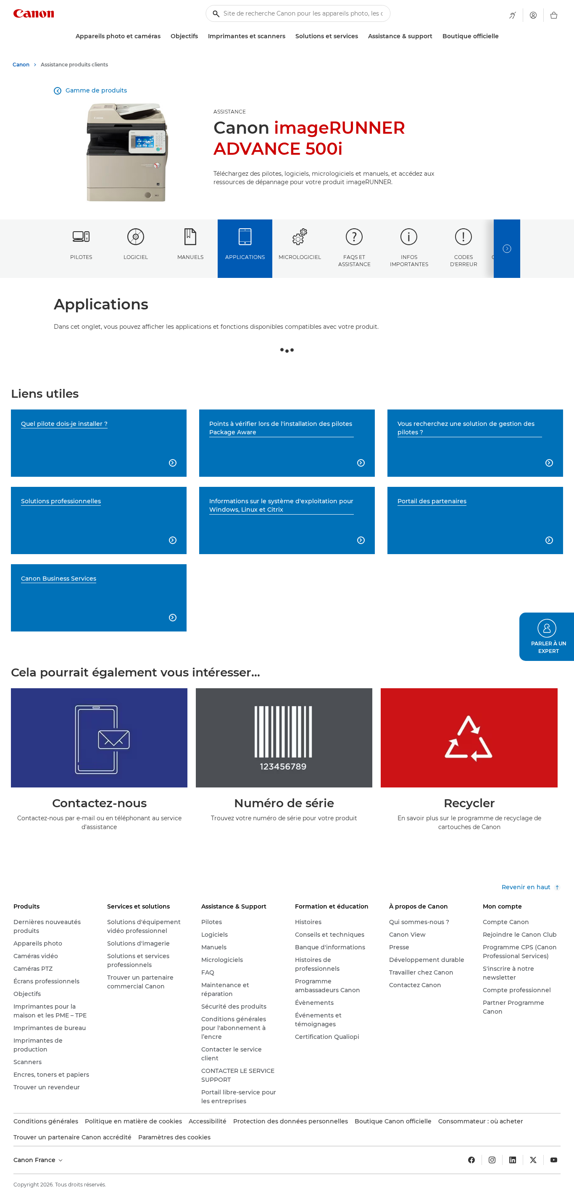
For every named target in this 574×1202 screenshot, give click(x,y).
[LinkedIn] (512, 1160)
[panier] (554, 15)
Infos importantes (409, 260)
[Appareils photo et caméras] (164, 36)
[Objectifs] (201, 36)
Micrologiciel (300, 257)
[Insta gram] (492, 1160)
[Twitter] (533, 1160)
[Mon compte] (533, 15)
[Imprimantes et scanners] (288, 36)
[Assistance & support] (435, 36)
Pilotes (81, 257)
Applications (245, 257)
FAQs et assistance (354, 260)
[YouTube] (553, 1160)
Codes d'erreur (463, 260)
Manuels (190, 257)
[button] (546, 637)
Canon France (35, 1160)
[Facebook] (471, 1160)
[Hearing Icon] (512, 15)
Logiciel (136, 257)
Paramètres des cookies (174, 1137)
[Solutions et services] (361, 36)
